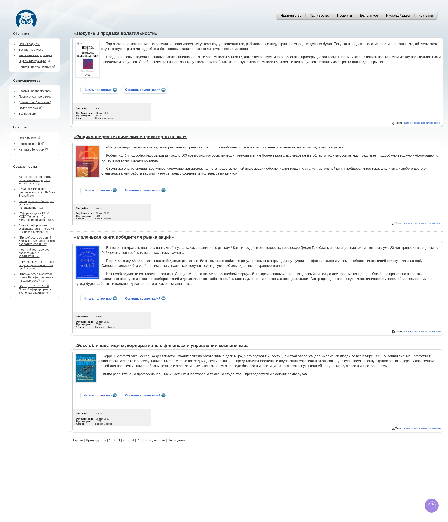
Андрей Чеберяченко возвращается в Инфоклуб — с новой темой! (36, 229)
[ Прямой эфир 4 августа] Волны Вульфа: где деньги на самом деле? (36, 277)
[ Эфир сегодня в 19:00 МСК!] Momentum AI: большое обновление (36, 217)
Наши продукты (29, 44)
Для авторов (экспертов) (35, 102)
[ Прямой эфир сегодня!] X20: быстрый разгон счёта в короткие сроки (37, 241)
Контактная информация (35, 55)
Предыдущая (96, 440)
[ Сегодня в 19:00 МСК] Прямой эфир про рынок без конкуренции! (35, 289)
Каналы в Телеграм (31, 149)
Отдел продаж (28, 108)
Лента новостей (29, 143)
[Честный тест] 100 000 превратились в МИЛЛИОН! (34, 253)
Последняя (176, 440)
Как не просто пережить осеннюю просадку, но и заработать (35, 180)
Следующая (155, 440)
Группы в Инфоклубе (32, 61)
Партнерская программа (35, 96)
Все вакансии (27, 113)
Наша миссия (28, 138)
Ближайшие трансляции (35, 67)
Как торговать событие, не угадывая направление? (36, 204)
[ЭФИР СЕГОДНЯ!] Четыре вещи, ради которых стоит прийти (36, 265)
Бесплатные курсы (31, 49)
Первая (77, 440)
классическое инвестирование (422, 122)
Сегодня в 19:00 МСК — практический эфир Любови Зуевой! (37, 192)
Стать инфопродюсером (35, 91)
